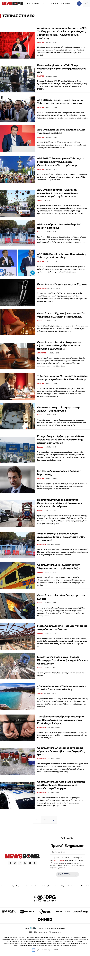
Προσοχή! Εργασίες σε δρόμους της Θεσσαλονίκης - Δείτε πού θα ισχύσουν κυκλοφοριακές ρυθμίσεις (59, 503)
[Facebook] (10, 863)
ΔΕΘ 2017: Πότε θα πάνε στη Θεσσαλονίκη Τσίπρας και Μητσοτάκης (61, 256)
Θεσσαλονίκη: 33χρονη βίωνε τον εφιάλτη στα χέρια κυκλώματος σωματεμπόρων (61, 315)
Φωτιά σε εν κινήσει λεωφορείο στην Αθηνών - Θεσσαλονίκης (58, 409)
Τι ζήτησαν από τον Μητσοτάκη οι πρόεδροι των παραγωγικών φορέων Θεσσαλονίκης (62, 378)
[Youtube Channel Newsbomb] (30, 863)
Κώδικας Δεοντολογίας (49, 886)
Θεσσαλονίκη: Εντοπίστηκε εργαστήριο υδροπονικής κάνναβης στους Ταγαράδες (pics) (61, 751)
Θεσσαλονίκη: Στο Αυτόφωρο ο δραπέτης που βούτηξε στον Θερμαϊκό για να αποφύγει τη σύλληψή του (61, 785)
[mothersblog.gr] (80, 911)
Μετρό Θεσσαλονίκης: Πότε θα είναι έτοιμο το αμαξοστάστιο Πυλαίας (62, 627)
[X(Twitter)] (25, 863)
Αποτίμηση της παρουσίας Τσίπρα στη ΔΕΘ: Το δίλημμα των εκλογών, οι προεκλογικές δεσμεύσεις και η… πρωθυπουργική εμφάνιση (62, 33)
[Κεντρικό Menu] (86, 3)
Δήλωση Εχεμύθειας (31, 886)
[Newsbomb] (22, 857)
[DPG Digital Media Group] (45, 898)
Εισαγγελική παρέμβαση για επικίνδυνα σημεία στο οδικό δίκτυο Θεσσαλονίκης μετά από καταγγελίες (60, 439)
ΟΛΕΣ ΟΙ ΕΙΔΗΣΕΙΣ (33, 4)
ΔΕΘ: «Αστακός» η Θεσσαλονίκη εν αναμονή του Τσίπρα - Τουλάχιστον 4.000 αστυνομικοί (61, 537)
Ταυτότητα (5, 886)
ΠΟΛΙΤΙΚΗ (54, 4)
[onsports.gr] (27, 911)
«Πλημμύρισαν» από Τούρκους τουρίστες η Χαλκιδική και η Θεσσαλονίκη (61, 688)
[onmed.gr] (45, 919)
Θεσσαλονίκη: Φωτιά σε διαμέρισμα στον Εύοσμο (61, 597)
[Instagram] (20, 863)
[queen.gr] (45, 911)
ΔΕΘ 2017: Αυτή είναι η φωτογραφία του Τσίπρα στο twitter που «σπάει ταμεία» (60, 102)
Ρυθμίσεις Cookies (67, 886)
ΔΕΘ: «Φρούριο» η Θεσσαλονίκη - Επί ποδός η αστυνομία (59, 226)
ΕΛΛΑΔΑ (46, 4)
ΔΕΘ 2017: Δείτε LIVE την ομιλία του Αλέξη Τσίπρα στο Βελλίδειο (61, 131)
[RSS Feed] (34, 863)
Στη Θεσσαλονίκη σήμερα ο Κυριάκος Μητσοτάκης (59, 473)
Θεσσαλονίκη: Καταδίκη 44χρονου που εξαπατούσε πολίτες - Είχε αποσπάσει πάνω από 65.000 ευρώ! (59, 345)
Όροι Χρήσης (16, 886)
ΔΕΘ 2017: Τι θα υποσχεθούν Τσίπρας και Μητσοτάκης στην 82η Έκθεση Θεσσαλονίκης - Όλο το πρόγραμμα (60, 162)
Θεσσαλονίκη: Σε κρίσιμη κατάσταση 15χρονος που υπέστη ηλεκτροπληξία (58, 566)
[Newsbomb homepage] (12, 3)
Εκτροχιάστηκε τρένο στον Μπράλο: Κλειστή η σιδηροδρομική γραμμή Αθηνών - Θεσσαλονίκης (62, 660)
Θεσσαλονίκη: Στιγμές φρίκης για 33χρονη (61, 284)
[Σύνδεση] (79, 3)
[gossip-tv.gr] (9, 911)
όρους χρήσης (59, 860)
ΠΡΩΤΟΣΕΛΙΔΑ (65, 4)
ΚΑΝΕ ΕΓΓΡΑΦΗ (65, 874)
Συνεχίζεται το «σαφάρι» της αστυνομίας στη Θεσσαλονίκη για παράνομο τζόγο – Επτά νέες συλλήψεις (60, 720)
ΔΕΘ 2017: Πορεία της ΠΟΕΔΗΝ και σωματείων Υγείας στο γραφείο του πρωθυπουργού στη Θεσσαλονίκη (57, 193)
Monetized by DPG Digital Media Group (52, 928)
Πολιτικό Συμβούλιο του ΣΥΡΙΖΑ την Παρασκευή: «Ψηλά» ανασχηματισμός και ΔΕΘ (61, 69)
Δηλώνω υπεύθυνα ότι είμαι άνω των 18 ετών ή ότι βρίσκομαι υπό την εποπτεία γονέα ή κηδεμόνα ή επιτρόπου (67, 865)
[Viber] (15, 863)
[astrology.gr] (63, 911)
